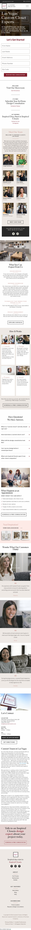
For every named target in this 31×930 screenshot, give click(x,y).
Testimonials (15, 878)
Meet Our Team (15, 222)
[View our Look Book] (15, 535)
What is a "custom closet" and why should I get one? (14, 427)
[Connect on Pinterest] (19, 866)
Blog (15, 892)
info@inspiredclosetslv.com (8, 723)
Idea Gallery (15, 890)
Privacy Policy (9, 922)
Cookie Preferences (20, 922)
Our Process (23, 763)
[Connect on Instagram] (17, 233)
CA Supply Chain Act (20, 924)
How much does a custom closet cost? (13, 434)
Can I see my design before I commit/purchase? (10, 449)
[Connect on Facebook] (13, 233)
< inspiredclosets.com (8, 1)
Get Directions (9, 742)
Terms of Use (9, 924)
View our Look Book (11, 528)
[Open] (27, 6)
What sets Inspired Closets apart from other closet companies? (13, 457)
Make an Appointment (10, 737)
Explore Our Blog (15, 322)
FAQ (15, 894)
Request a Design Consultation (15, 906)
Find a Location (15, 904)
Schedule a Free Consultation (15, 842)
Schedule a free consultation (15, 405)
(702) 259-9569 (11, 6)
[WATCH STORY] (15, 566)
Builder (15, 880)
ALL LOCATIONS (27, 1)
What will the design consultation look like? (13, 441)
